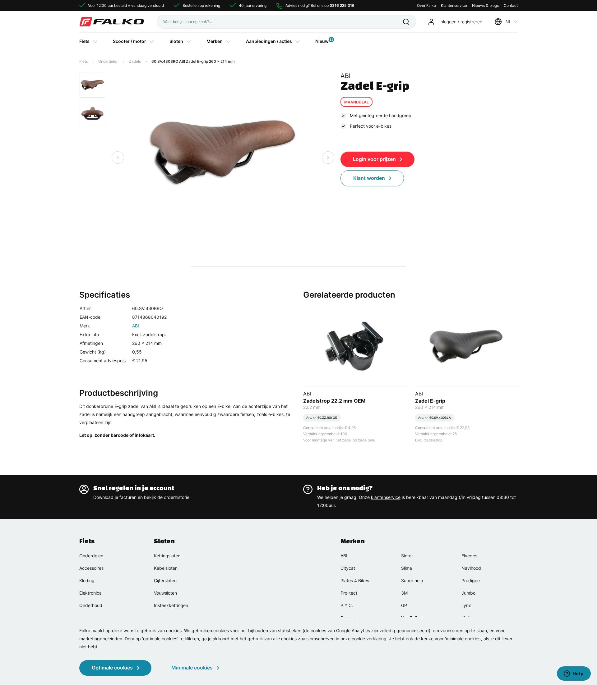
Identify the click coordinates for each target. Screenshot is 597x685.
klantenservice (385, 497)
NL (508, 21)
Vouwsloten (165, 593)
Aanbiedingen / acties (269, 41)
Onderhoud (90, 605)
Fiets (84, 41)
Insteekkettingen (171, 605)
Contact (511, 5)
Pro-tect (348, 593)
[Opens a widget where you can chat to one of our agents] (574, 674)
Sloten (176, 41)
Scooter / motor (129, 41)
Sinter (407, 555)
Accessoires (91, 568)
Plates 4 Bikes (354, 580)
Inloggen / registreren (460, 21)
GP (404, 605)
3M (404, 593)
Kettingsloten (167, 555)
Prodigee (470, 580)
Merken (214, 41)
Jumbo (468, 593)
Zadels (135, 61)
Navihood (471, 568)
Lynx (466, 605)
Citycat (347, 568)
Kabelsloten (166, 568)
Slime (406, 568)
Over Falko (426, 5)
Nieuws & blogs (485, 5)
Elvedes (469, 555)
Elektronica (90, 593)
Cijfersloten (165, 580)
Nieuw (322, 41)
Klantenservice (454, 5)
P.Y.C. (346, 605)
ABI (135, 325)
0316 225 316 (342, 5)
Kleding (87, 580)
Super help (412, 580)
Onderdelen (108, 61)
